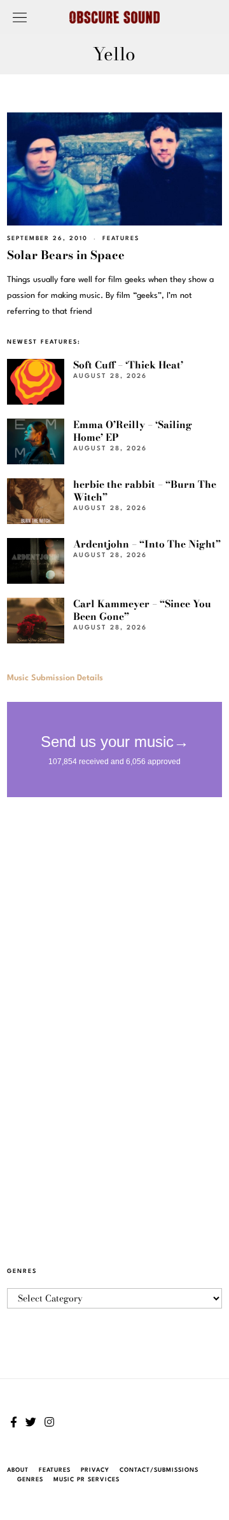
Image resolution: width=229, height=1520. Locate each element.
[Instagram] (49, 1422)
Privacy (95, 1470)
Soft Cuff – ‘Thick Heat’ (128, 365)
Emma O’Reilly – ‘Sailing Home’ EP (132, 431)
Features (120, 238)
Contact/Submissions (159, 1470)
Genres (30, 1480)
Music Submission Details (55, 678)
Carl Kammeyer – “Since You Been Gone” (142, 610)
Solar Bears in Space (66, 255)
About (18, 1470)
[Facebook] (13, 1422)
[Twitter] (30, 1422)
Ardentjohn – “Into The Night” (147, 544)
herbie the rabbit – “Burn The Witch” (144, 490)
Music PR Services (86, 1480)
